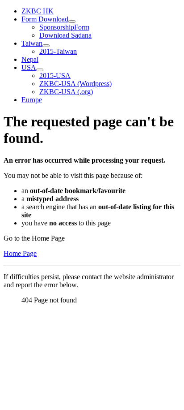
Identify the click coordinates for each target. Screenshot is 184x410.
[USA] (39, 70)
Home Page (20, 253)
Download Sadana (65, 35)
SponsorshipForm (64, 27)
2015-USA (55, 75)
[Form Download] (71, 21)
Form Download (44, 19)
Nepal (29, 59)
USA (28, 67)
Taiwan (31, 43)
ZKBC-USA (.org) (66, 91)
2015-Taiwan (58, 51)
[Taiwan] (46, 45)
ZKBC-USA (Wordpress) (75, 83)
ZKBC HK (37, 11)
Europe (31, 100)
